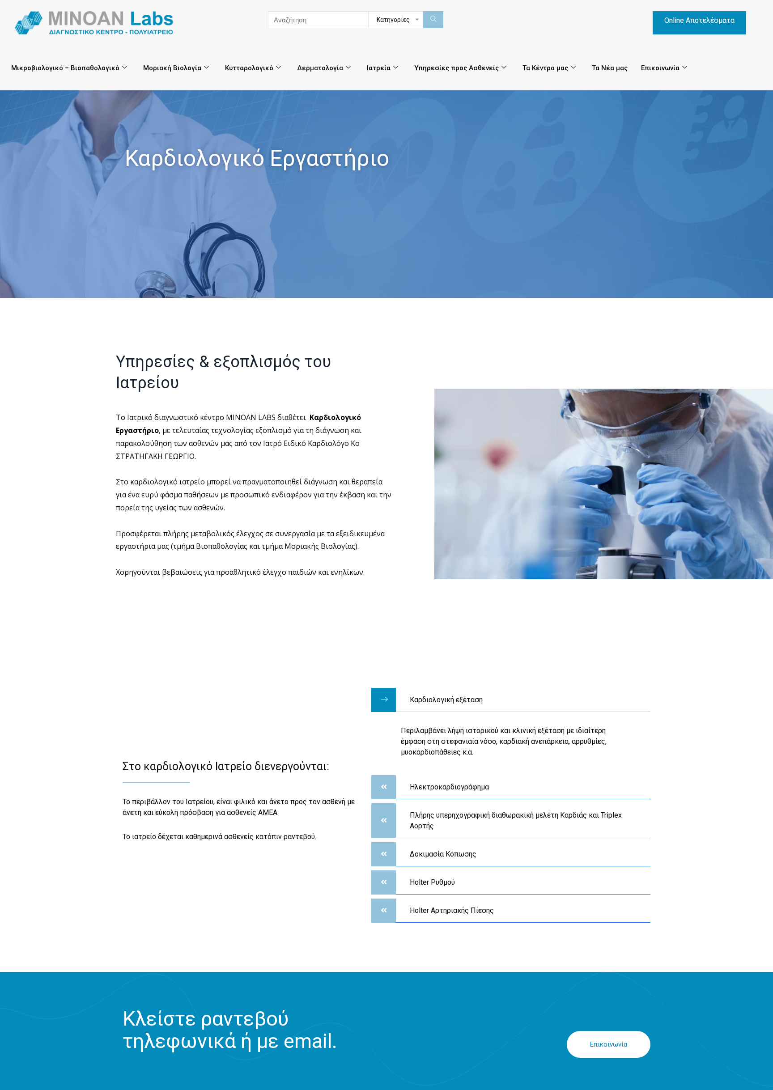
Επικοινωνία (660, 68)
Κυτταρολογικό (249, 68)
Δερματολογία (320, 68)
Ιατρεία (379, 68)
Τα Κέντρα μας (545, 68)
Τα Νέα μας (610, 68)
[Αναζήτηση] (433, 19)
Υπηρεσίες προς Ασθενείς (456, 68)
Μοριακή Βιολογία (172, 68)
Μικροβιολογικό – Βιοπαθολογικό (65, 68)
